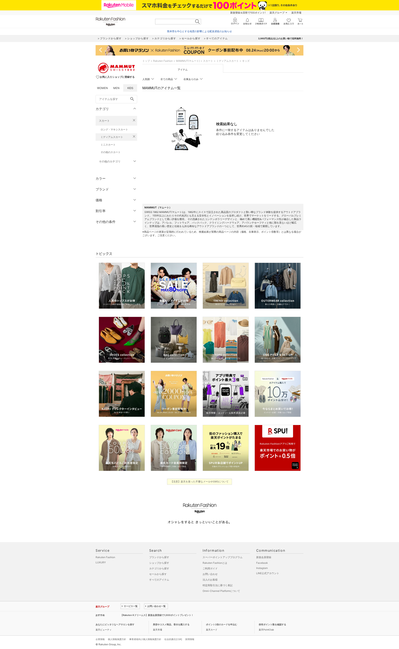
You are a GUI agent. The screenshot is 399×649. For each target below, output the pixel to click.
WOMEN (102, 88)
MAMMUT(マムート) (188, 60)
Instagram (262, 568)
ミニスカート (108, 144)
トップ (146, 60)
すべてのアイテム (159, 579)
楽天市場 (296, 12)
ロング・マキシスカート (114, 129)
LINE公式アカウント (267, 573)
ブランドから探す (159, 557)
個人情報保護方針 (117, 639)
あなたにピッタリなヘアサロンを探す (115, 624)
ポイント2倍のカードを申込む (221, 624)
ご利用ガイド (210, 568)
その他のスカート (111, 152)
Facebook (262, 562)
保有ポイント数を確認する (272, 624)
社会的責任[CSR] (173, 639)
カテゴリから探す (159, 568)
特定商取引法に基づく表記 (218, 585)
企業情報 (100, 639)
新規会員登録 (263, 557)
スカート (104, 120)
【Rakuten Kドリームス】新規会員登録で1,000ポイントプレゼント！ (157, 615)
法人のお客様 (210, 579)
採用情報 (189, 639)
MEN (116, 88)
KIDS (130, 88)
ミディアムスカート (112, 136)
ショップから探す (159, 562)
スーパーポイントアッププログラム (223, 557)
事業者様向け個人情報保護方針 (145, 639)
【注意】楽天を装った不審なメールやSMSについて (200, 481)
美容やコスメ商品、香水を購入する (171, 624)
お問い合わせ (210, 574)
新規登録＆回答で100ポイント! (247, 12)
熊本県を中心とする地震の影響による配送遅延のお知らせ (199, 31)
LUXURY (101, 562)
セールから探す (158, 574)
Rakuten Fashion (163, 60)
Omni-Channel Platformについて (221, 590)
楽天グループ (277, 12)
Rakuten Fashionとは (215, 562)
